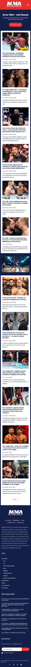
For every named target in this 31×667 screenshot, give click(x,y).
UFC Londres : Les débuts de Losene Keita (13, 632)
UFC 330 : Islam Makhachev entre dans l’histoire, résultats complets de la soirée (15, 203)
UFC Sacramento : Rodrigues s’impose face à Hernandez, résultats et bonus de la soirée (13, 54)
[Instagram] (13, 664)
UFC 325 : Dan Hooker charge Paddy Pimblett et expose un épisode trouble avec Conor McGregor (15, 605)
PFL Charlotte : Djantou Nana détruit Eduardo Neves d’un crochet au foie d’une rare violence (13, 410)
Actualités (5, 59)
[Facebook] (9, 664)
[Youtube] (21, 664)
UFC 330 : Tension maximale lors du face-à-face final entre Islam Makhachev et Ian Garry (14, 240)
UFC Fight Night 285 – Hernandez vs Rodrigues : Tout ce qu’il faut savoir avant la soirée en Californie (14, 92)
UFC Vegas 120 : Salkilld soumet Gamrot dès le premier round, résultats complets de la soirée (14, 372)
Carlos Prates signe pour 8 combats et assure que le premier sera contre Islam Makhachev (15, 166)
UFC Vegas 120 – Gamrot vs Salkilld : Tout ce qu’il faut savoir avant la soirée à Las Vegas (15, 448)
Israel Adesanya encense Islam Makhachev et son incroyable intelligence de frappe (14, 482)
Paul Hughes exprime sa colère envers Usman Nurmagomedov (15, 628)
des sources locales (16, 545)
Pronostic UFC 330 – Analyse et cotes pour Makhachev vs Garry (14, 298)
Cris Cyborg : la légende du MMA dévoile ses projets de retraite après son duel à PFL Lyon (14, 624)
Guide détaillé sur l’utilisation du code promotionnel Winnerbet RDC (13, 610)
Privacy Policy (16, 652)
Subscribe (25, 649)
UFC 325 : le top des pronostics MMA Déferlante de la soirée (15, 599)
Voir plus (15, 499)
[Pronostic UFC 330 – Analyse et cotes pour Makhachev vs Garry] (15, 286)
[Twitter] (17, 664)
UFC (3, 244)
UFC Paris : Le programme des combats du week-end (14, 619)
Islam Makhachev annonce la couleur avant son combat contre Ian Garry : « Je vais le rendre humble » (15, 335)
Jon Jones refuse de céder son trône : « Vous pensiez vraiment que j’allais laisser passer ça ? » (14, 129)
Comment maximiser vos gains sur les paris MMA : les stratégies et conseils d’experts (14, 614)
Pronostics (5, 97)
